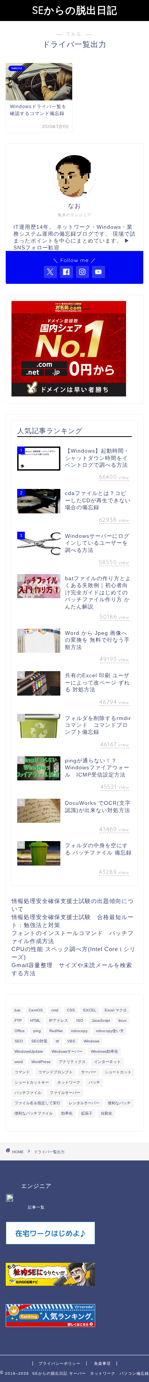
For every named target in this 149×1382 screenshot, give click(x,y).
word (19, 1062)
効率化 (67, 1113)
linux (122, 1020)
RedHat (56, 1031)
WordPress (40, 1062)
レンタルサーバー (84, 1103)
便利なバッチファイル (34, 1113)
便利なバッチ (119, 1103)
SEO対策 (39, 1041)
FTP (18, 1020)
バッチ (94, 1082)
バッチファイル (28, 1093)
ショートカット (118, 1072)
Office (20, 1031)
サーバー (88, 1072)
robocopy (79, 1031)
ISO (79, 1020)
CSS (71, 1010)
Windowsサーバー (67, 1051)
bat (17, 1010)
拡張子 (86, 1113)
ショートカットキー (32, 1082)
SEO (19, 1041)
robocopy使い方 (110, 1031)
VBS (71, 1041)
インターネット (107, 1062)
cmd (54, 1010)
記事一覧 (36, 1207)
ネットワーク (68, 1082)
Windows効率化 (104, 1051)
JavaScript (101, 1020)
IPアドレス (58, 1020)
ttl (57, 1041)
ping (37, 1031)
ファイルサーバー (65, 1093)
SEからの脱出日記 (74, 10)
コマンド (22, 1072)
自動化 (106, 1113)
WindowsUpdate (29, 1051)
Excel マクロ (116, 1010)
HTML (35, 1020)
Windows (91, 1041)
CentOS (36, 1010)
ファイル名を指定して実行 (37, 1103)
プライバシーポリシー (60, 1363)
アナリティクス (72, 1062)
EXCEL (89, 1010)
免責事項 (102, 1363)
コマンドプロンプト (55, 1072)
